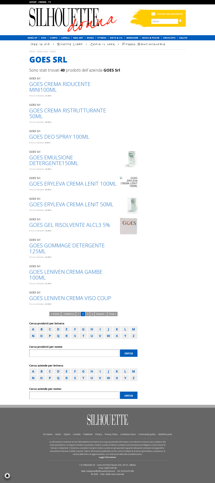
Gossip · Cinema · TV (40, 2)
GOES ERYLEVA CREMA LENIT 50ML (71, 204)
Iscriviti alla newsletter (170, 13)
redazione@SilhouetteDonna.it (100, 471)
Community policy (147, 434)
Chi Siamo (48, 434)
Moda (90, 37)
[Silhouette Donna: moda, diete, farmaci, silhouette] (85, 19)
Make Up (32, 37)
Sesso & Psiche (150, 37)
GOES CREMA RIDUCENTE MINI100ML (60, 86)
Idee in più (40, 44)
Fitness (101, 37)
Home (32, 51)
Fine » (112, 314)
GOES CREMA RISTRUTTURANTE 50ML (67, 113)
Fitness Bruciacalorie (144, 44)
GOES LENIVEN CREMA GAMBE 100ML (65, 274)
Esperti (67, 434)
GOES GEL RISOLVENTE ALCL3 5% (69, 224)
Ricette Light (70, 44)
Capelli (65, 37)
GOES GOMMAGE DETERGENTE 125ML (67, 248)
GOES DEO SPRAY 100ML (59, 136)
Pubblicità (87, 434)
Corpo (53, 37)
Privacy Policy (111, 434)
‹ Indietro (68, 314)
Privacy (98, 434)
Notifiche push (165, 434)
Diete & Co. (116, 37)
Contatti (77, 434)
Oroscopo (169, 37)
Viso (43, 37)
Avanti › (101, 314)
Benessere (132, 37)
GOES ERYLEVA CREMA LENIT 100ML (73, 183)
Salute (183, 37)
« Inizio (55, 314)
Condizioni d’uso (128, 434)
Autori (58, 434)
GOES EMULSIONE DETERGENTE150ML (53, 160)
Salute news (107, 48)
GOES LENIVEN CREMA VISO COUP (70, 298)
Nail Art (78, 37)
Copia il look (103, 44)
